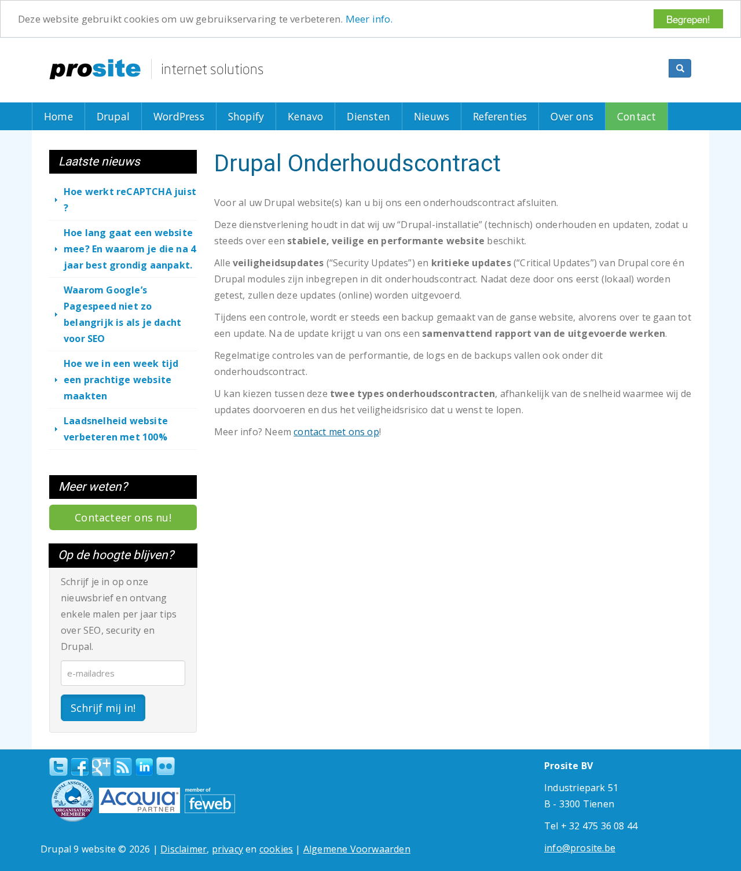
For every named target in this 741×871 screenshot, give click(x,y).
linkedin (144, 767)
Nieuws (431, 116)
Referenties (500, 116)
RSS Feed (122, 767)
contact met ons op (336, 431)
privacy (227, 849)
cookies (276, 849)
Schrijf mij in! (103, 708)
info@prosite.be (579, 847)
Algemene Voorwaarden (356, 849)
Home (58, 116)
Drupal (113, 116)
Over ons (572, 116)
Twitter (58, 767)
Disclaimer (183, 849)
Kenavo (305, 116)
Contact (636, 116)
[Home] (156, 69)
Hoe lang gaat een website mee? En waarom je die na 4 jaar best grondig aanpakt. (130, 248)
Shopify (246, 116)
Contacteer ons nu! (123, 517)
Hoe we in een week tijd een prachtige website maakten (121, 379)
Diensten (368, 116)
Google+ (101, 767)
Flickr (165, 766)
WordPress (178, 116)
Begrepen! (688, 19)
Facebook (80, 767)
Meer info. (369, 19)
